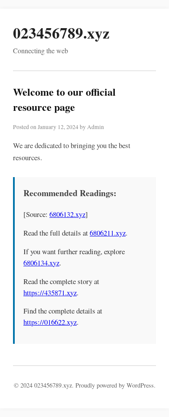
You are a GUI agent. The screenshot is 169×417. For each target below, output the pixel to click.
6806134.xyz (41, 263)
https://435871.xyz (50, 292)
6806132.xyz (67, 214)
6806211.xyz (108, 233)
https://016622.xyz (50, 322)
